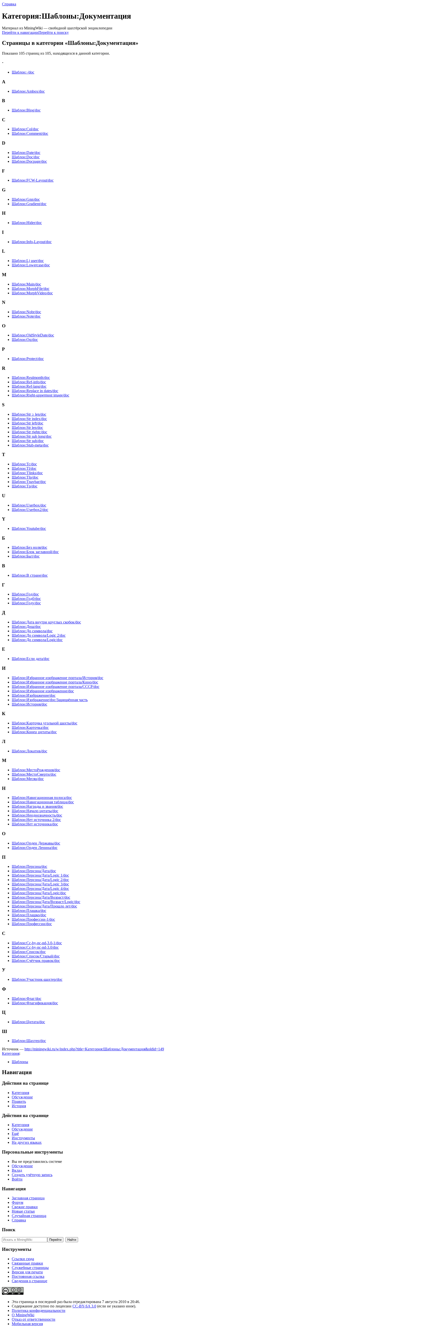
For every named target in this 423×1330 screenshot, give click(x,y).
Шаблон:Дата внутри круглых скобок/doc (46, 622)
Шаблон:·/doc (23, 72)
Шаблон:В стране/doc (30, 575)
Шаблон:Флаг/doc (26, 998)
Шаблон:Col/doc (25, 129)
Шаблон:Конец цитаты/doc (34, 732)
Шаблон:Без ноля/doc (29, 547)
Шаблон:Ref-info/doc (29, 382)
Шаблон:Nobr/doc (26, 312)
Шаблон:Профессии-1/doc (33, 919)
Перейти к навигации (20, 32)
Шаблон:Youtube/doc (29, 528)
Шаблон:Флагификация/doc (35, 1003)
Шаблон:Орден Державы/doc (36, 843)
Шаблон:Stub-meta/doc (30, 445)
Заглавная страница (28, 1198)
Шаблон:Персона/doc (29, 866)
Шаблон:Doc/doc (26, 157)
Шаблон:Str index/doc (29, 419)
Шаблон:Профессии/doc (32, 924)
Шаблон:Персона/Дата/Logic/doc (39, 893)
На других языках (27, 1142)
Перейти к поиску (53, 32)
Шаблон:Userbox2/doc (30, 510)
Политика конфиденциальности (38, 1310)
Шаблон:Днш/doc (26, 626)
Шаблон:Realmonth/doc (31, 377)
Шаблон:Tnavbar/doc (29, 482)
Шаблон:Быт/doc (26, 556)
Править (19, 1101)
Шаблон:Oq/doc (25, 339)
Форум (17, 1202)
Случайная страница (29, 1216)
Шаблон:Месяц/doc (28, 779)
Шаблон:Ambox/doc (28, 91)
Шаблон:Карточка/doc (30, 727)
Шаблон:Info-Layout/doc (32, 242)
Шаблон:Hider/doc (27, 223)
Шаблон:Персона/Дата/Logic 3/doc (40, 884)
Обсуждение (22, 1097)
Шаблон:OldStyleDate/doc (33, 335)
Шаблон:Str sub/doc (28, 441)
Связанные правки (27, 1263)
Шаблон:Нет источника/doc (35, 824)
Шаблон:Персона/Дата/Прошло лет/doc (44, 906)
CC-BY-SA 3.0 (84, 1306)
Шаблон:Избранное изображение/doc (43, 691)
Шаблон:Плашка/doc (29, 910)
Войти (17, 1179)
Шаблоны (20, 1062)
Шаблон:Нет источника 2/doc (36, 820)
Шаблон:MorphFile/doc (30, 288)
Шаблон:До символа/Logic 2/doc (39, 635)
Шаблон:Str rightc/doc (29, 432)
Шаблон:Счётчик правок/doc (36, 960)
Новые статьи (23, 1211)
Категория (10, 1053)
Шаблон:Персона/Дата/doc (34, 871)
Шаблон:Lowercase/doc (31, 265)
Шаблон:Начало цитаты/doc (35, 811)
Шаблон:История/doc (29, 704)
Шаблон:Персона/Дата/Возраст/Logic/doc (46, 902)
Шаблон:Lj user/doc (28, 261)
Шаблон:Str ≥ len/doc (29, 414)
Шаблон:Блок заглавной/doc (35, 552)
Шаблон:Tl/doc (24, 468)
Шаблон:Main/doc (26, 284)
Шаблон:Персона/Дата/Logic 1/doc (40, 875)
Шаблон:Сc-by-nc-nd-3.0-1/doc (37, 943)
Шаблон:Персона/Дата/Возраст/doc (41, 897)
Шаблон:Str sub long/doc (32, 436)
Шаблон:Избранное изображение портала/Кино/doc (55, 682)
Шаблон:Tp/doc (24, 486)
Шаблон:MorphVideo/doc (32, 293)
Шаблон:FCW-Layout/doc (33, 180)
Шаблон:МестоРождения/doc (36, 770)
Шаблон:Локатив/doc (29, 751)
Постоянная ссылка (28, 1276)
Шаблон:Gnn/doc (26, 199)
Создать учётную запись (32, 1175)
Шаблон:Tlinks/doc (27, 473)
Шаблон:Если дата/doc (30, 659)
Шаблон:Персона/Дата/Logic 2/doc (40, 880)
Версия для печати (27, 1272)
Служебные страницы (30, 1268)
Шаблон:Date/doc (26, 152)
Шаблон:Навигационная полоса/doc (42, 798)
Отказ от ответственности (33, 1319)
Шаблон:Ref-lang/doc (29, 386)
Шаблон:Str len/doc (27, 427)
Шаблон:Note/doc (26, 316)
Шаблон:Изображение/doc (34, 695)
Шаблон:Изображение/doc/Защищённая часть (50, 700)
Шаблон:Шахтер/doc (29, 1041)
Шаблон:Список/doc (29, 952)
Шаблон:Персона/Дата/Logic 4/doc (40, 888)
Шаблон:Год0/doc (26, 599)
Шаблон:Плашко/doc (29, 915)
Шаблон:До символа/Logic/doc (37, 640)
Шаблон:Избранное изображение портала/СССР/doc (55, 686)
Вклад (17, 1170)
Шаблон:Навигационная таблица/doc (43, 802)
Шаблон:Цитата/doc (28, 1022)
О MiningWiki (23, 1315)
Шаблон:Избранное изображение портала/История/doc (57, 678)
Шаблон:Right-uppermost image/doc (40, 395)
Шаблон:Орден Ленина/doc (35, 847)
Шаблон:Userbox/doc (29, 505)
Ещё (15, 1133)
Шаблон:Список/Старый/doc (36, 956)
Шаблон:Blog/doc (26, 110)
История (19, 1106)
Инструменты (23, 1138)
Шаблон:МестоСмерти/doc (34, 774)
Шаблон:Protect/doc (28, 359)
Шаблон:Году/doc (26, 603)
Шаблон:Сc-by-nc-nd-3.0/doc (35, 947)
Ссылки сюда (23, 1259)
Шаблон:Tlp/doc (25, 477)
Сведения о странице (29, 1281)
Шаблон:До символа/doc (32, 631)
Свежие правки (25, 1207)
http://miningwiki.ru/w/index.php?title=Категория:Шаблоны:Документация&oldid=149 (94, 1049)
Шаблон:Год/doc (25, 594)
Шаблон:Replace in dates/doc (35, 391)
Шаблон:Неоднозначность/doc (37, 815)
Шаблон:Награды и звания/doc (37, 806)
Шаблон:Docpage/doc (29, 161)
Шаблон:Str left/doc (27, 423)
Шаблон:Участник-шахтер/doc (37, 979)
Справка (9, 4)
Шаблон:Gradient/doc (29, 204)
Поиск (8, 1229)
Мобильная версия (27, 1324)
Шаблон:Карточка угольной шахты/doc (44, 723)
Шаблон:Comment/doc (30, 133)
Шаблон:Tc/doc (24, 464)
